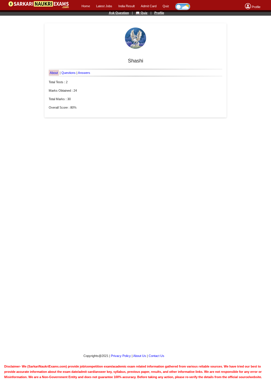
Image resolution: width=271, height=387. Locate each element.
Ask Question (119, 13)
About (54, 73)
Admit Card (148, 6)
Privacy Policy (121, 356)
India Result (126, 6)
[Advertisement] (134, 208)
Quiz (166, 6)
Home (86, 6)
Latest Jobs (104, 6)
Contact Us (156, 356)
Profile (159, 13)
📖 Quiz (142, 13)
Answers (84, 73)
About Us (139, 356)
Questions (68, 73)
